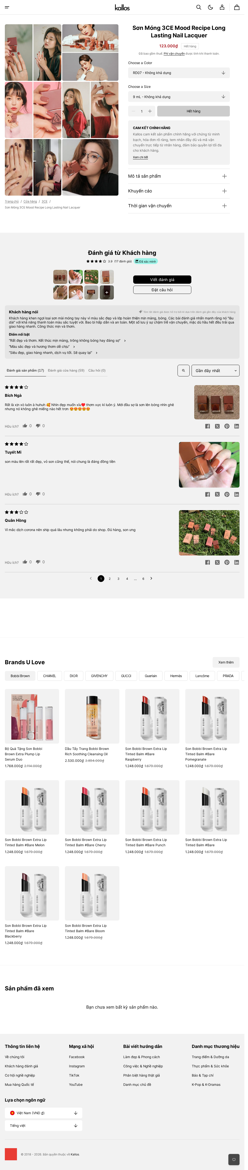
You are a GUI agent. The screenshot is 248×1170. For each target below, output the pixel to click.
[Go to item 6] (76, 292)
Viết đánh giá (162, 279)
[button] (7, 7)
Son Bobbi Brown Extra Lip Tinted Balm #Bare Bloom (86, 928)
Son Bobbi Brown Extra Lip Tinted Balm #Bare (206, 842)
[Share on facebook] (207, 426)
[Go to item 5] (60, 292)
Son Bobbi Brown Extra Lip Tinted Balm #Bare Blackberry (25, 931)
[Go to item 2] (76, 277)
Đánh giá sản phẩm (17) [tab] (25, 370)
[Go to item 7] (91, 292)
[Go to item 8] (107, 292)
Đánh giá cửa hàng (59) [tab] (66, 370)
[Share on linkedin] (237, 427)
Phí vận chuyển (174, 53)
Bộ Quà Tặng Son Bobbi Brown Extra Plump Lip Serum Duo (23, 754)
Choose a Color (140, 63)
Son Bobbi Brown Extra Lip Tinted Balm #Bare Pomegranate (206, 754)
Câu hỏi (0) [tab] (97, 370)
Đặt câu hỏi (162, 289)
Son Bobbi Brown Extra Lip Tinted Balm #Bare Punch (146, 842)
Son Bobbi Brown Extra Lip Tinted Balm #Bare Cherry (86, 842)
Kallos (75, 1154)
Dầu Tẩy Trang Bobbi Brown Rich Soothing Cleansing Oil (87, 751)
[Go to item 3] (91, 277)
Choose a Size (139, 87)
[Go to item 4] (107, 277)
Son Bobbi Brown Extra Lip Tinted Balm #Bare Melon (25, 842)
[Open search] (184, 370)
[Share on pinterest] (227, 426)
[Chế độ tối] (210, 7)
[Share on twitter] (217, 427)
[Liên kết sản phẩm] (32, 729)
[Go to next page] (152, 578)
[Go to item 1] (60, 277)
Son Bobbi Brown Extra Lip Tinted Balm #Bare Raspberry (146, 754)
